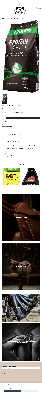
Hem (3, 18)
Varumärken (7, 18)
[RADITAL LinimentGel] (11, 176)
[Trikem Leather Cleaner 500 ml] (30, 176)
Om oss (3, 373)
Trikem (11, 18)
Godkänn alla (12, 391)
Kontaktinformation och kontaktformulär (10, 379)
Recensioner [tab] (15, 130)
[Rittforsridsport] (19, 8)
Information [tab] (7, 130)
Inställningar (29, 391)
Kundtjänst (4, 376)
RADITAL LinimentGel (7, 186)
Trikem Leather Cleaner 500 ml (28, 186)
